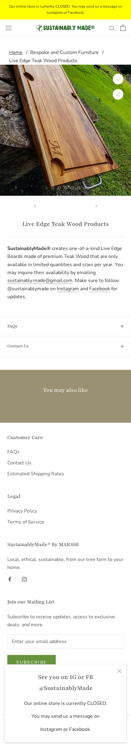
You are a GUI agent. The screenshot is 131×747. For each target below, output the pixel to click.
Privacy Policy (22, 511)
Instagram (68, 288)
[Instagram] (24, 579)
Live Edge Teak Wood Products (43, 60)
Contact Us (18, 346)
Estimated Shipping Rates (35, 473)
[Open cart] (123, 28)
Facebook (99, 288)
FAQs (12, 326)
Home (16, 52)
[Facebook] (9, 579)
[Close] (119, 671)
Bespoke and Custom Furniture (64, 52)
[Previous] (35, 206)
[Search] (112, 27)
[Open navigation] (8, 27)
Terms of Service (25, 522)
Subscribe (31, 662)
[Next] (96, 206)
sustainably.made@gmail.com (40, 280)
